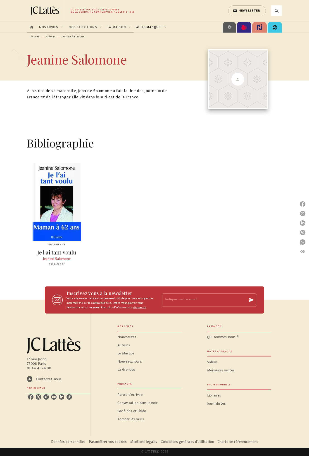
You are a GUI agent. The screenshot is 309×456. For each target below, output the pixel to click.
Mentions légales (143, 442)
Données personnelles (68, 442)
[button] (247, 10)
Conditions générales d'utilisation (187, 442)
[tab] (31, 27)
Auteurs (51, 36)
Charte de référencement (238, 442)
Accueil (35, 36)
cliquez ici (139, 307)
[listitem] (31, 397)
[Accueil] (46, 10)
